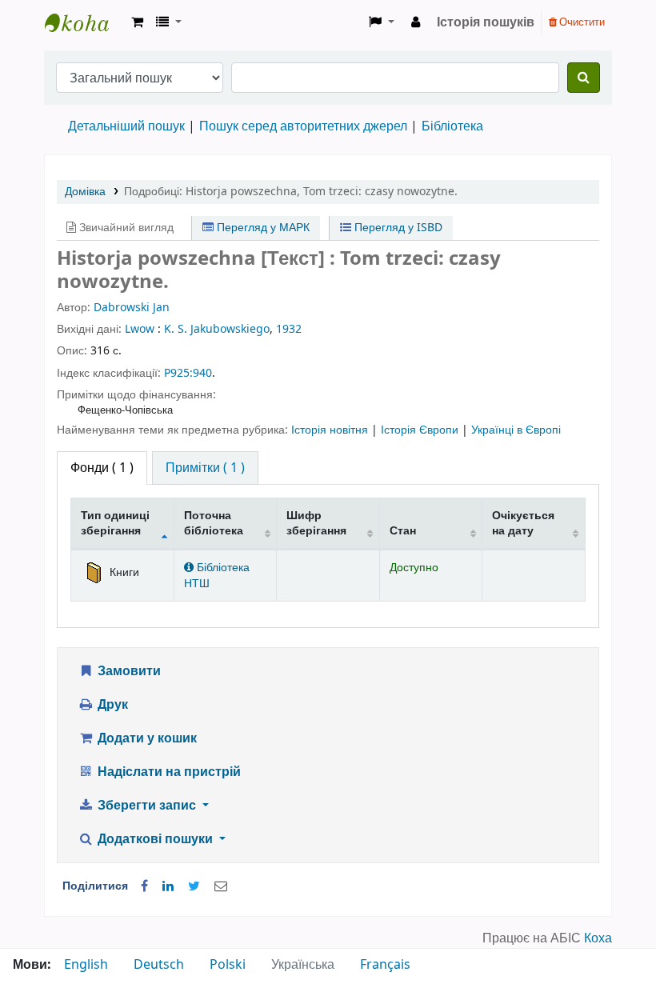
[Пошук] (583, 77)
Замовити (127, 671)
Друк (111, 704)
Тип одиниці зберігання (115, 523)
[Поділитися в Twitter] (194, 886)
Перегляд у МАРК (262, 227)
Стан (403, 530)
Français (385, 964)
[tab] (205, 468)
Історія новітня (331, 430)
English (86, 964)
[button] (137, 22)
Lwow (139, 329)
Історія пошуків (485, 22)
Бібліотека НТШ (217, 575)
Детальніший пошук (126, 126)
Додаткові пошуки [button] (155, 839)
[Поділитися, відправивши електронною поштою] (220, 886)
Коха (598, 938)
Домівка (85, 191)
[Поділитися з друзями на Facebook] (144, 886)
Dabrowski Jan (132, 307)
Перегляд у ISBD (396, 227)
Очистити (581, 22)
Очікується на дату (523, 523)
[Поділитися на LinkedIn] (168, 886)
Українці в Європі (516, 430)
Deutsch (159, 964)
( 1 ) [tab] (102, 468)
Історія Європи (421, 430)
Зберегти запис (146, 805)
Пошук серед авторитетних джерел (303, 126)
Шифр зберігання (316, 523)
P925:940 (188, 373)
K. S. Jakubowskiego (217, 329)
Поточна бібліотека (213, 523)
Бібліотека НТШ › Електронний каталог (85, 22)
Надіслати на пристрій (167, 772)
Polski (228, 964)
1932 (289, 329)
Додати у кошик (145, 738)
